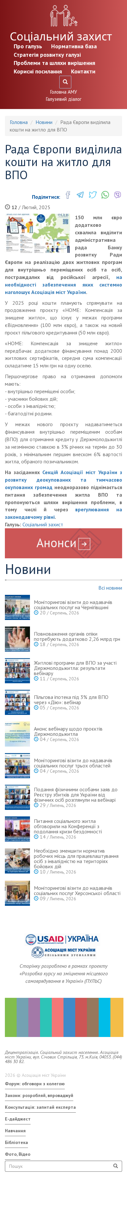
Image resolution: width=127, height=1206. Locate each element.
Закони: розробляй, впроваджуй (39, 1095)
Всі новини (110, 587)
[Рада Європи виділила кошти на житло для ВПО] (37, 233)
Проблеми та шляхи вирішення (54, 63)
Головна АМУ (63, 92)
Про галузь (28, 46)
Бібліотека (16, 1142)
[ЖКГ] (104, 1017)
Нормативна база (74, 46)
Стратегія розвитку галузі (47, 54)
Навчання (15, 1131)
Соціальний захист (61, 36)
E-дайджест (18, 1119)
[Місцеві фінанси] (22, 1017)
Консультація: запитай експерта (40, 1107)
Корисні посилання (38, 71)
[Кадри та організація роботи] (34, 1017)
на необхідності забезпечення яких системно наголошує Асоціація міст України (63, 284)
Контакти (83, 71)
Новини (43, 122)
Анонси (56, 542)
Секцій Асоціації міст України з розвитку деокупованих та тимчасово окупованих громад (63, 479)
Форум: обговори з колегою (35, 1084)
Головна (19, 122)
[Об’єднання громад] (116, 1017)
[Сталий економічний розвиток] (69, 1017)
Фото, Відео (17, 1154)
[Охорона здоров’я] (58, 1017)
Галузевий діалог (63, 99)
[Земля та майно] (11, 1017)
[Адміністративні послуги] (93, 1017)
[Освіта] (46, 1017)
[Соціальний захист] (81, 1017)
